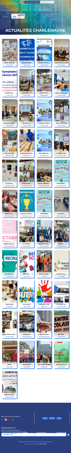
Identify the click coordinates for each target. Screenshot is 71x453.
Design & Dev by (35, 443)
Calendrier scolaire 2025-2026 (32, 2)
